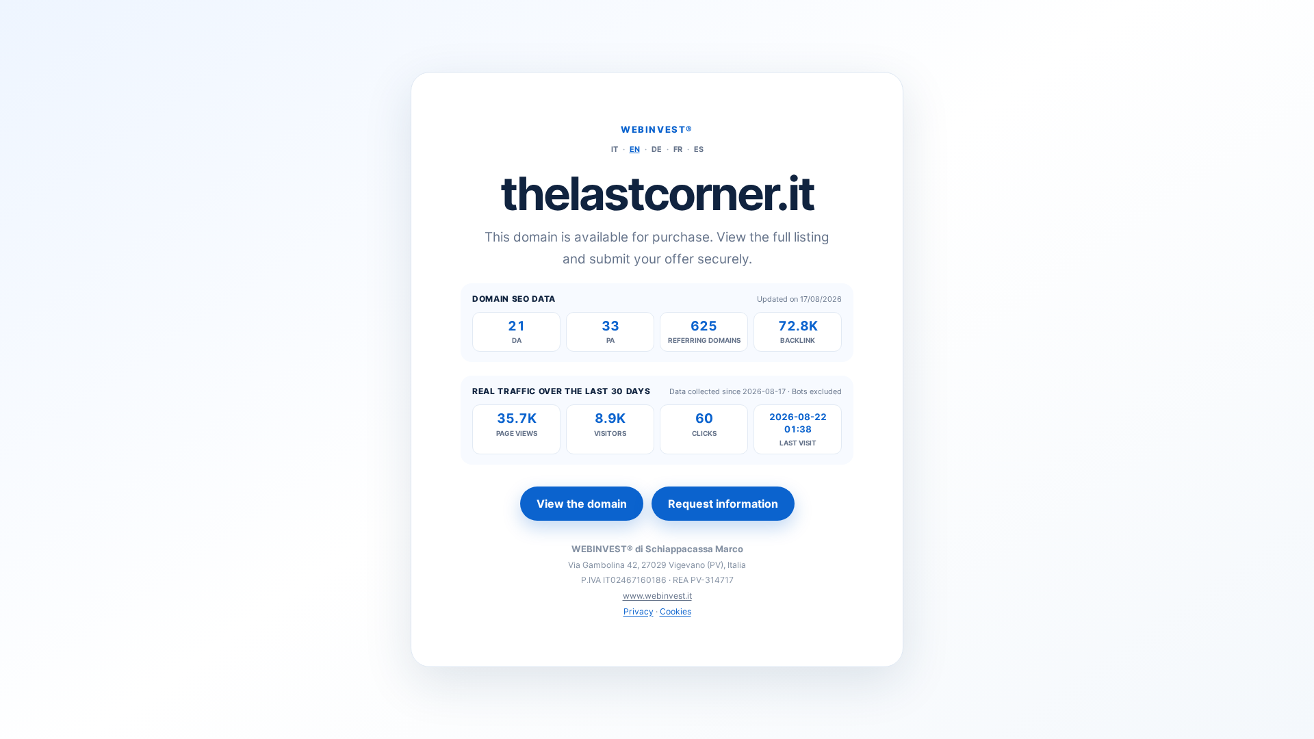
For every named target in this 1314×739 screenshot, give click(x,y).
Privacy (638, 611)
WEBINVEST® (657, 129)
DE (657, 149)
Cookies (675, 611)
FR (677, 149)
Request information (723, 503)
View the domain (582, 503)
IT (614, 149)
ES (699, 149)
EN (635, 149)
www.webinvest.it (657, 596)
